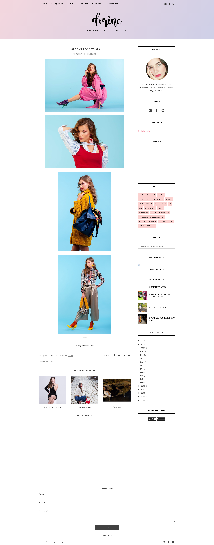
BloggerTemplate (65, 542)
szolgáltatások (166, 221)
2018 (143, 386)
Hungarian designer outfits (151, 199)
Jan (141, 382)
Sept (142, 362)
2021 (143, 340)
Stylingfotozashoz (147, 221)
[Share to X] (119, 356)
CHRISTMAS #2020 (156, 269)
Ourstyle (151, 195)
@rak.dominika (144, 131)
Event (141, 204)
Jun (141, 372)
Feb (141, 379)
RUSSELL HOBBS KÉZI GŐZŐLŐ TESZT (159, 295)
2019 (143, 348)
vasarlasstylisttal (147, 226)
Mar (142, 375)
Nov (142, 355)
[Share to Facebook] (114, 356)
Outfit (142, 195)
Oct (141, 358)
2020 (143, 344)
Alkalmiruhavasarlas (160, 212)
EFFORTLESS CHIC (158, 307)
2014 (143, 400)
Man (140, 208)
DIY (170, 204)
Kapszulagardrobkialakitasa (151, 217)
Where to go (160, 204)
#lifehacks (143, 212)
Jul (141, 368)
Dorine (48, 542)
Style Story (150, 208)
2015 (143, 396)
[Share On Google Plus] (128, 356)
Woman (49, 361)
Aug (141, 365)
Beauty (169, 199)
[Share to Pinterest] (124, 356)
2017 (143, 389)
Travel (160, 208)
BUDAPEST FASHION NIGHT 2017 (162, 319)
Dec (142, 351)
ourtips (161, 195)
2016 (143, 393)
